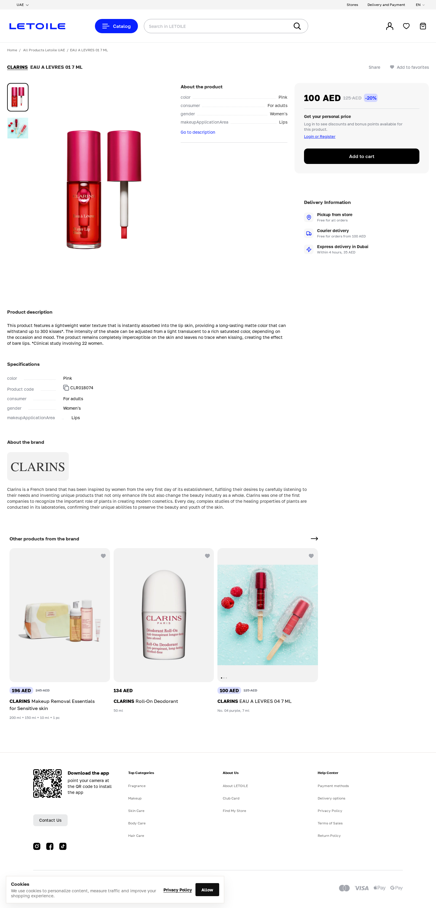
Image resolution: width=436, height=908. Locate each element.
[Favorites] (406, 26)
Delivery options (331, 798)
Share (374, 67)
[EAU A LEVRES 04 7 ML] (267, 615)
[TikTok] (62, 846)
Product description (29, 312)
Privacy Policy (177, 889)
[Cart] (423, 26)
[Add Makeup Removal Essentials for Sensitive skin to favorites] (102, 555)
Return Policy (329, 835)
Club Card (231, 798)
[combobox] (204, 26)
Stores (352, 4)
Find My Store (234, 810)
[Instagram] (36, 846)
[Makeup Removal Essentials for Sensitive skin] (59, 615)
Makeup (134, 798)
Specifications (23, 364)
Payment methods (333, 785)
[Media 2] (17, 128)
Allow (207, 889)
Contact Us (50, 820)
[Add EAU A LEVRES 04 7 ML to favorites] (310, 555)
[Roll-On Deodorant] (164, 615)
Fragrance (137, 785)
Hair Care (136, 835)
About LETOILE (235, 785)
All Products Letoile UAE (44, 50)
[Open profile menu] (389, 26)
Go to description (198, 132)
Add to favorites (413, 67)
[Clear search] (276, 26)
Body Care (137, 823)
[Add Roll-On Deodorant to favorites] (206, 555)
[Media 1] (17, 97)
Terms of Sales (330, 823)
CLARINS (17, 67)
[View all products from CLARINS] (314, 538)
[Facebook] (49, 846)
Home (12, 50)
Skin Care (136, 810)
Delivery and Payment (386, 4)
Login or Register (319, 136)
